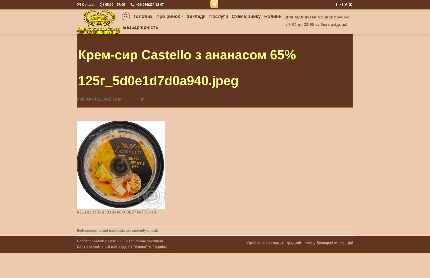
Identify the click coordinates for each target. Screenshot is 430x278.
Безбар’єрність (140, 27)
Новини (273, 16)
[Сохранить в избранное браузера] (214, 4)
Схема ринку (246, 16)
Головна (143, 16)
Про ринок (168, 16)
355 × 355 (131, 99)
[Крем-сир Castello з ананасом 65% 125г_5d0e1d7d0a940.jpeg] (121, 165)
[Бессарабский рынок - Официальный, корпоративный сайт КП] (99, 22)
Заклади (196, 16)
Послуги (218, 16)
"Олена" (140, 247)
